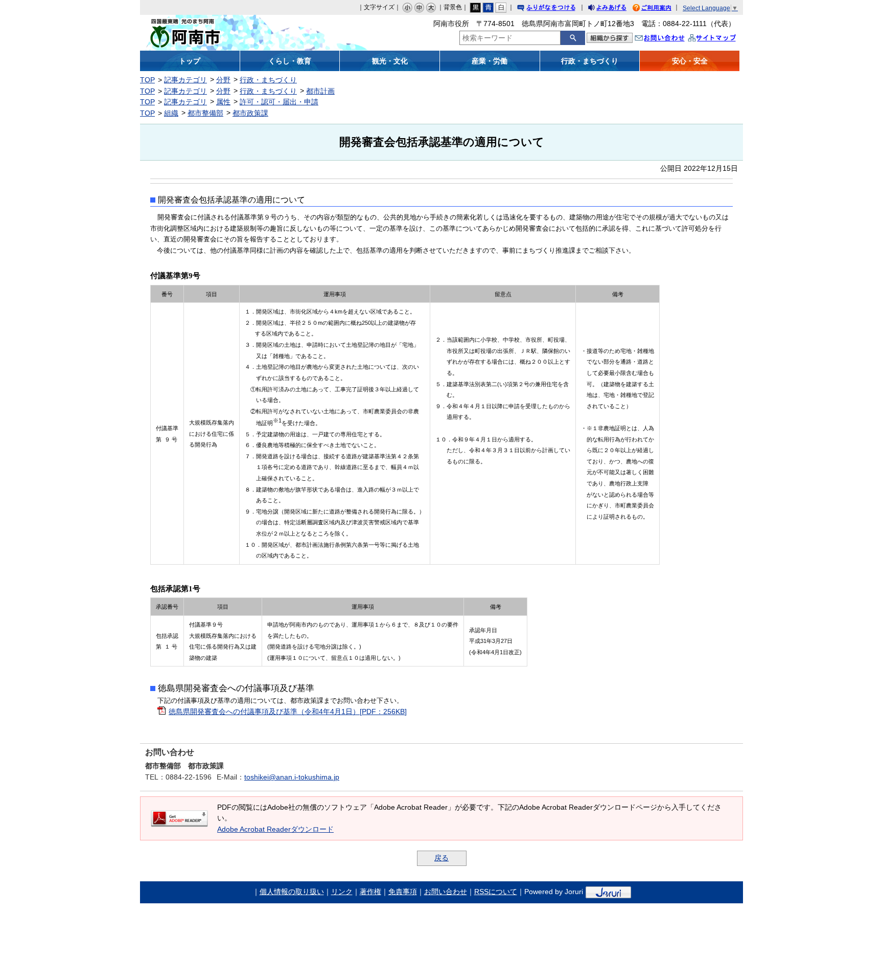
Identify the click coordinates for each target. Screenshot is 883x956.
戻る (441, 858)
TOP (147, 80)
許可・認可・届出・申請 (279, 102)
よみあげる (616, 9)
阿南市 (215, 33)
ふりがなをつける (556, 9)
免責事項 (402, 891)
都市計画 (320, 91)
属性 (223, 102)
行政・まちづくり (268, 80)
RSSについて (495, 891)
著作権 (370, 891)
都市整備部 (205, 113)
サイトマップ (722, 39)
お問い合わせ (670, 39)
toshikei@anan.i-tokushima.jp (291, 777)
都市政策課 (250, 113)
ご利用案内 (659, 9)
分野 (223, 80)
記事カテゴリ (185, 80)
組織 (171, 113)
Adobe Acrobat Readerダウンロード (275, 829)
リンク (342, 891)
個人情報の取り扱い (292, 891)
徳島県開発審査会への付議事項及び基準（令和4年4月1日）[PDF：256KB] (288, 711)
